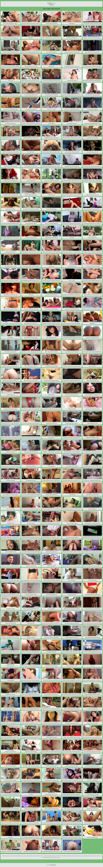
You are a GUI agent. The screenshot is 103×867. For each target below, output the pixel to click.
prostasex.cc (51, 4)
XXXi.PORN (49, 3)
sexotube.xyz (53, 865)
